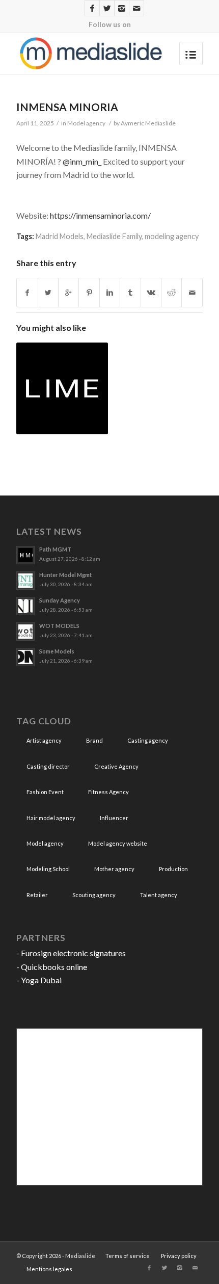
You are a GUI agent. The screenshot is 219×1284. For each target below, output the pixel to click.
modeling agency (172, 236)
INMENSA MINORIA (67, 106)
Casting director (48, 766)
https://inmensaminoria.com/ (100, 215)
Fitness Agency (108, 792)
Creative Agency (116, 766)
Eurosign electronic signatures (73, 953)
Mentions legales (49, 1269)
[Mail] (136, 8)
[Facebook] (92, 8)
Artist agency (44, 740)
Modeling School (48, 869)
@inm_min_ (82, 161)
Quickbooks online (54, 967)
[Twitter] (107, 8)
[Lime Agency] (62, 388)
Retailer (37, 895)
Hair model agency (50, 818)
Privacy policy (179, 1255)
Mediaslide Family (114, 236)
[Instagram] (122, 8)
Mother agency (114, 869)
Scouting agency (94, 895)
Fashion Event (45, 792)
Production (173, 869)
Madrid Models (60, 236)
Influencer (114, 818)
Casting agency (147, 740)
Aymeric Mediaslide (148, 123)
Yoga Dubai (41, 980)
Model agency (86, 123)
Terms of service (127, 1255)
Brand (94, 740)
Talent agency (158, 895)
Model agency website (117, 843)
